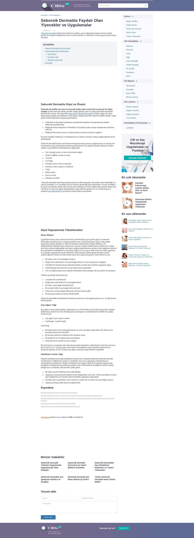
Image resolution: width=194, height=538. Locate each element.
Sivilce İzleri (131, 33)
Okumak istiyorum (137, 158)
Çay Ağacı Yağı (53, 57)
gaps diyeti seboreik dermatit (80, 114)
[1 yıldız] (42, 417)
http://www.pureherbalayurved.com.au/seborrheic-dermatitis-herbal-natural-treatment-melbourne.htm (71, 395)
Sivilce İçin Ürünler (133, 29)
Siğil (128, 57)
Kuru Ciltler (130, 93)
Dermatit (129, 50)
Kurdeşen (130, 72)
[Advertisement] (79, 84)
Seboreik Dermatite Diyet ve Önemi (57, 48)
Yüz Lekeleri (131, 118)
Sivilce (127, 16)
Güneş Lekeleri (132, 107)
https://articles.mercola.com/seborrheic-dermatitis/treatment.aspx (60, 406)
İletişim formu (124, 528)
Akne (128, 76)
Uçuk (128, 54)
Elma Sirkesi (52, 54)
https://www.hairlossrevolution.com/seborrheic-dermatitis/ (58, 403)
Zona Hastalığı (132, 61)
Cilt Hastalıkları (131, 41)
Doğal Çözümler (132, 114)
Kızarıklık (129, 90)
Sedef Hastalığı (132, 65)
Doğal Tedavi (131, 25)
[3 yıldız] (45, 417)
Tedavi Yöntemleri (133, 36)
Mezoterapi (130, 86)
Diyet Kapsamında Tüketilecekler (57, 51)
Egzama (129, 46)
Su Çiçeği (130, 68)
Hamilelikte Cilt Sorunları (136, 123)
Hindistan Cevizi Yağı (55, 60)
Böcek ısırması (132, 97)
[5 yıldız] (49, 417)
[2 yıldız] (43, 417)
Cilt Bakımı (129, 81)
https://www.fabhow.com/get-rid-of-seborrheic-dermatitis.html (59, 393)
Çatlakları (130, 128)
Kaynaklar (48, 63)
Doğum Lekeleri (132, 110)
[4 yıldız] (47, 417)
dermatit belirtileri (55, 191)
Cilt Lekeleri (129, 102)
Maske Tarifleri (132, 21)
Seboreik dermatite (48, 33)
